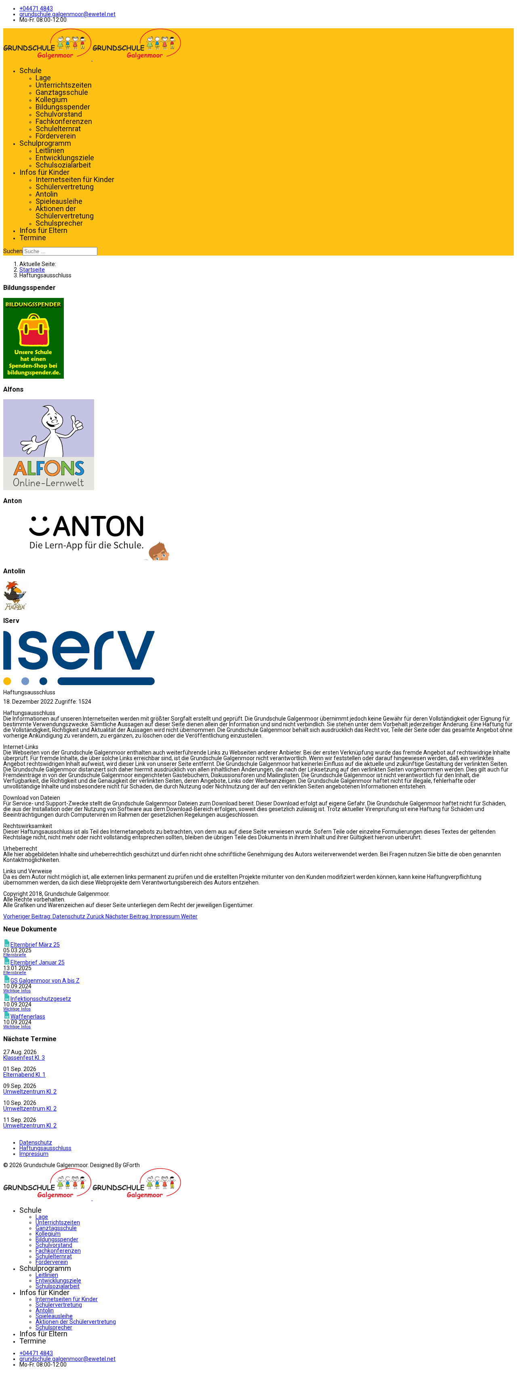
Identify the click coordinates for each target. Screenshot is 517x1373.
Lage (43, 77)
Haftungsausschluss (45, 1148)
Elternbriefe (14, 955)
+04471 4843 (36, 8)
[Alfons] (48, 488)
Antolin (47, 194)
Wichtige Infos (17, 991)
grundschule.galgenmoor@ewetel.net (67, 14)
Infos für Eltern (43, 230)
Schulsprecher (59, 223)
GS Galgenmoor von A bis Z (45, 980)
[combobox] (60, 251)
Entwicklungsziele (65, 157)
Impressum (33, 1154)
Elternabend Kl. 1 (24, 1074)
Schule (30, 70)
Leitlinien (50, 150)
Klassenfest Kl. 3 (24, 1057)
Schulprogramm (45, 143)
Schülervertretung (65, 186)
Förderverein (56, 136)
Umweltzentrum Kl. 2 (30, 1091)
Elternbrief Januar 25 (38, 962)
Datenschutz (35, 1142)
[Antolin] (15, 608)
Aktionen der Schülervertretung (65, 212)
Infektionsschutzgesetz (41, 999)
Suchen (13, 251)
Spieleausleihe (59, 201)
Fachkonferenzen (64, 121)
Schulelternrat (58, 128)
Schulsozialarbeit (63, 165)
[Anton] (86, 558)
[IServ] (79, 683)
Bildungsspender (63, 107)
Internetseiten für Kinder (75, 179)
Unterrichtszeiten (64, 85)
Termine (32, 237)
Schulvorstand (59, 114)
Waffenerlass (28, 1016)
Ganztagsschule (62, 92)
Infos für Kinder (44, 172)
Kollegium (51, 99)
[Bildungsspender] (33, 376)
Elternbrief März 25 (35, 944)
